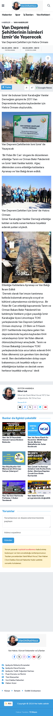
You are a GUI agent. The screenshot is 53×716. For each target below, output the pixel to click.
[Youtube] (45, 407)
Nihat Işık (22, 391)
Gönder (8, 540)
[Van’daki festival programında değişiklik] (39, 487)
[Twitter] (30, 407)
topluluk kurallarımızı (27, 549)
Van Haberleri (21, 23)
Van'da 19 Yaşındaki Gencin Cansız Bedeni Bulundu (12, 440)
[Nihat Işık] (8, 393)
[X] (19, 657)
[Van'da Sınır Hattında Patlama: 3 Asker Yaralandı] (13, 487)
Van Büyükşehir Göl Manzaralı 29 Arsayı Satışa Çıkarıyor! (11, 469)
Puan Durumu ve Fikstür (16, 674)
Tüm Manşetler (12, 677)
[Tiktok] (39, 657)
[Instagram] (35, 407)
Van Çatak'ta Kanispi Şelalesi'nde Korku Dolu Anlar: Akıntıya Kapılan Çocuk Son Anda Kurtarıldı (39, 471)
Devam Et (21, 402)
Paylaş (8, 87)
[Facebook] (25, 407)
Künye (7, 691)
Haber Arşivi (11, 683)
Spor (17, 15)
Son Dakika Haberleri (15, 680)
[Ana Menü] (3, 6)
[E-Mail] (20, 407)
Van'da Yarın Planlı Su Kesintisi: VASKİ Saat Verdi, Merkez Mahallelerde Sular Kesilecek (38, 442)
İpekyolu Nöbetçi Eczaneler (18, 665)
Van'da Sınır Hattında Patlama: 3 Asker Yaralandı (12, 498)
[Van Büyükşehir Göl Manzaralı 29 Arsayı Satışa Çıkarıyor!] (13, 458)
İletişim (17, 691)
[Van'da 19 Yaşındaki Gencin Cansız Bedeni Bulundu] (13, 429)
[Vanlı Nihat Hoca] (25, 5)
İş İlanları (28, 15)
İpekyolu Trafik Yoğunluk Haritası (20, 671)
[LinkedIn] (29, 657)
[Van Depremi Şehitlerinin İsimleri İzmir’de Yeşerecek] (26, 68)
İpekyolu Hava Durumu (15, 668)
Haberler (7, 15)
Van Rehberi (43, 15)
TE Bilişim (33, 712)
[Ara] (48, 6)
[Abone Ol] (44, 88)
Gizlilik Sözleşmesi (33, 691)
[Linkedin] (40, 407)
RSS (9, 704)
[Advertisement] (26, 603)
